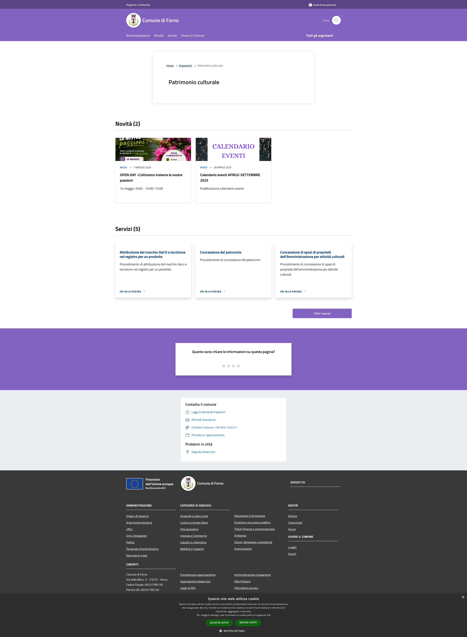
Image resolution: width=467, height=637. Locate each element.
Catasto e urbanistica (193, 542)
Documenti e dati (136, 555)
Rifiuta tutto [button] (248, 622)
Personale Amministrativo (142, 549)
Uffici (129, 529)
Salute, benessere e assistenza (253, 542)
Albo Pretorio (242, 581)
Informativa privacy (246, 588)
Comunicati (295, 522)
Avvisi (123, 167)
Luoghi (292, 547)
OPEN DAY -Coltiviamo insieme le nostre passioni (151, 177)
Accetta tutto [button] (219, 622)
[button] (233, 631)
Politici (130, 542)
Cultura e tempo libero (194, 522)
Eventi (292, 554)
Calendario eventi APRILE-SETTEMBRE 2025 (230, 177)
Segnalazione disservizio (195, 581)
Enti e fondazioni (136, 536)
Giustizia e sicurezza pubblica (252, 522)
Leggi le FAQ (188, 588)
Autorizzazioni (243, 548)
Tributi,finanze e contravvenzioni (254, 529)
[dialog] (233, 615)
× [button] (463, 597)
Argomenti (185, 65)
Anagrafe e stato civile (194, 516)
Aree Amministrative (139, 522)
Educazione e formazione (249, 516)
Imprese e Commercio (193, 536)
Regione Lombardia (138, 5)
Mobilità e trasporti (192, 549)
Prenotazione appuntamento (198, 575)
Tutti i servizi (322, 313)
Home (170, 65)
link (268, 615)
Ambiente (240, 535)
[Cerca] (336, 20)
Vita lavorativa (189, 529)
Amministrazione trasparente (252, 575)
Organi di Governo (137, 516)
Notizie (292, 516)
